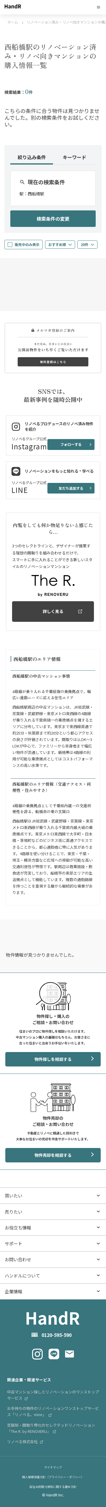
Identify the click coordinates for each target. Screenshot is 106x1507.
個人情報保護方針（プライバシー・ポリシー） (53, 1477)
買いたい (13, 1195)
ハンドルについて (22, 1275)
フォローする (71, 444)
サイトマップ (53, 1467)
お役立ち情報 (18, 1227)
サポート (13, 1243)
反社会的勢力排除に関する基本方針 (53, 1486)
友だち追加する (71, 488)
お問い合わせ (18, 1259)
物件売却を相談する (53, 1155)
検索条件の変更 (53, 218)
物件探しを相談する (53, 1059)
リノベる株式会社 (23, 1441)
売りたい (13, 1212)
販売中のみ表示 (27, 244)
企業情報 (13, 1291)
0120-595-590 (57, 1334)
